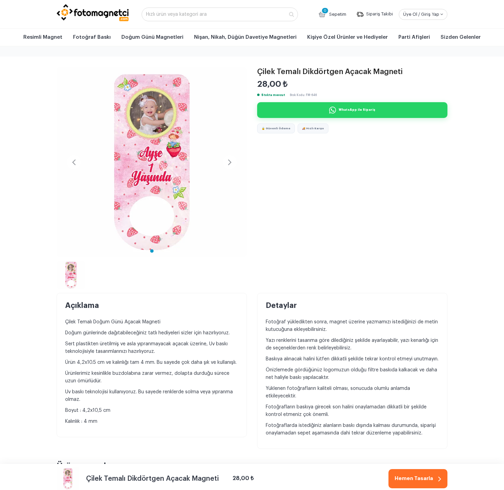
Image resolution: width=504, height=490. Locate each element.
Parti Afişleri (414, 37)
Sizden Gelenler (461, 37)
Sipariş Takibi (379, 14)
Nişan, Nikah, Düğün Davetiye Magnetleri (245, 37)
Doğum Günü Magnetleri (152, 37)
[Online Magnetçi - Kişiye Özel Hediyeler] (93, 12)
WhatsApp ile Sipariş (357, 109)
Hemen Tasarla (414, 478)
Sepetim (335, 12)
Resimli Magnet (42, 37)
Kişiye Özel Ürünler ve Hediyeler (347, 37)
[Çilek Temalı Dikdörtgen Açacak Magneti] (152, 162)
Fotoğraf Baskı (92, 37)
